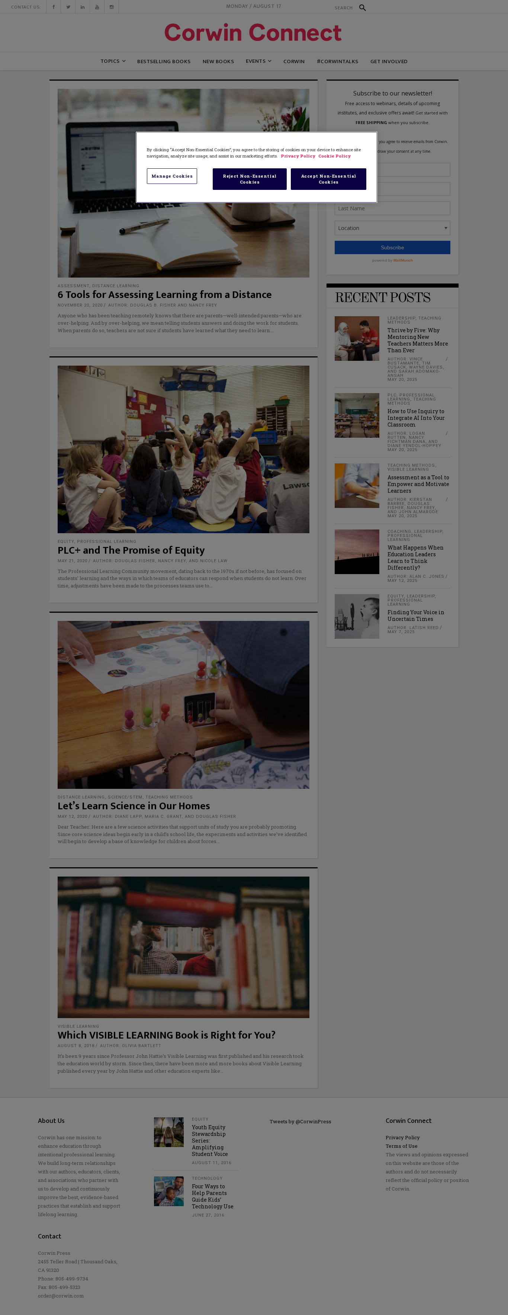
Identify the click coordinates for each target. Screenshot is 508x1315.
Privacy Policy (298, 156)
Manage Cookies (172, 176)
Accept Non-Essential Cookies (328, 179)
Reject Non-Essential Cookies (249, 179)
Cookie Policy (334, 156)
